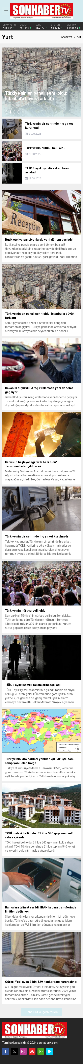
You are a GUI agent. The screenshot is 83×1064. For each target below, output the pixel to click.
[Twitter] (14, 1051)
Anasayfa (66, 36)
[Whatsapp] (40, 1051)
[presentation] (6, 82)
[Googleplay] (49, 1051)
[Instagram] (23, 1051)
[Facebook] (5, 1051)
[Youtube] (32, 1051)
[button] (6, 112)
